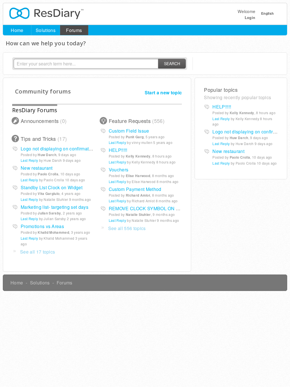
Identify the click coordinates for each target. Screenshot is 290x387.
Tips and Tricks (43, 138)
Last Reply (117, 142)
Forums (74, 30)
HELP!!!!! (118, 150)
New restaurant (36, 168)
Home (17, 30)
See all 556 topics (127, 228)
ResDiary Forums (34, 110)
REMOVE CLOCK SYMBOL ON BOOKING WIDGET (163, 208)
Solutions (46, 30)
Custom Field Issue (129, 130)
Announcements (43, 120)
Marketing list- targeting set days (54, 207)
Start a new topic (163, 92)
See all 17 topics (37, 251)
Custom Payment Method (135, 189)
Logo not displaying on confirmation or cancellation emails (81, 148)
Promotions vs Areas (42, 226)
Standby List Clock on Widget (51, 187)
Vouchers (119, 169)
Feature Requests (136, 120)
